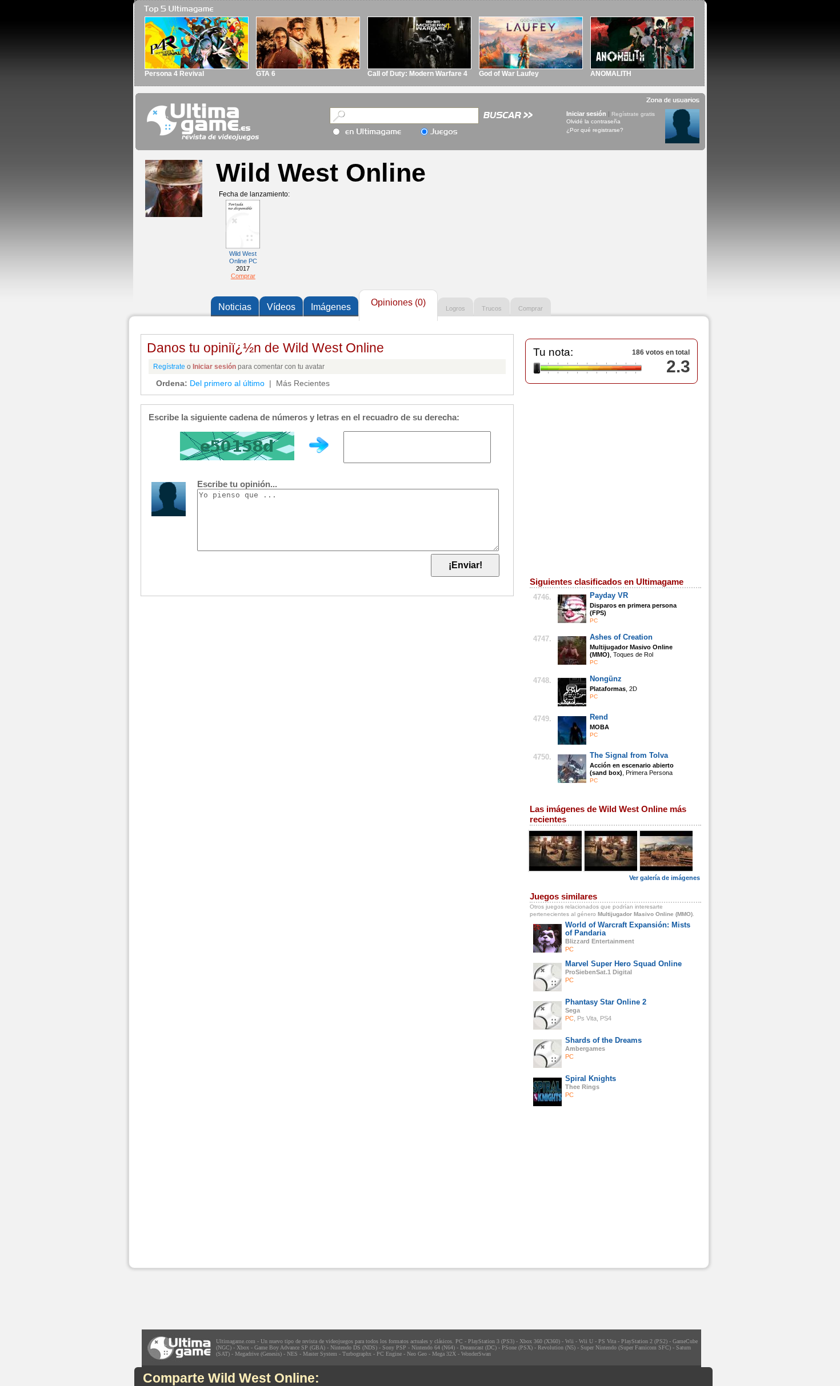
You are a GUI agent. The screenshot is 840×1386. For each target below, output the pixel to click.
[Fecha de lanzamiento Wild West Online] (243, 246)
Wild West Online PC (243, 257)
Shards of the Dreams (603, 1040)
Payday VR (609, 595)
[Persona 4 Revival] (197, 67)
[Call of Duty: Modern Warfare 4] (419, 67)
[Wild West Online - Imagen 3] (667, 851)
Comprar (243, 275)
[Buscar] (508, 117)
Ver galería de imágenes (664, 877)
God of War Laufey (509, 74)
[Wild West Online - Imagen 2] (611, 851)
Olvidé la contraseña (593, 121)
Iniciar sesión (586, 113)
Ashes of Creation (621, 637)
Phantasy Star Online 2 (605, 1002)
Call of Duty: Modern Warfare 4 (417, 74)
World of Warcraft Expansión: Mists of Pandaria (627, 929)
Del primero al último (227, 383)
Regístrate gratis (633, 114)
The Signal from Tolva (629, 755)
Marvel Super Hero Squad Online (623, 963)
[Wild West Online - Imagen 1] (556, 851)
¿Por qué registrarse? (594, 130)
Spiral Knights (590, 1078)
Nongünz (606, 678)
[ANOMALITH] (642, 67)
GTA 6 (265, 74)
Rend (599, 717)
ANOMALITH (610, 74)
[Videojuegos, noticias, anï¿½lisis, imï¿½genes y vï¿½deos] (204, 121)
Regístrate (169, 367)
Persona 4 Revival (174, 74)
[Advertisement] (215, 1196)
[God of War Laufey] (531, 67)
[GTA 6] (308, 67)
